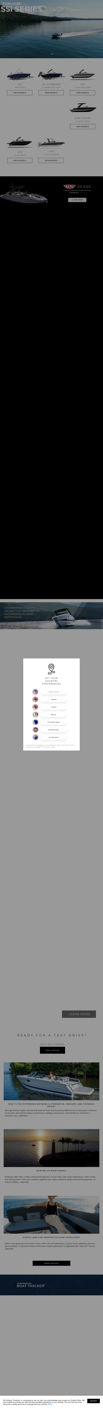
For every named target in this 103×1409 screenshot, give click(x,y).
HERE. (50, 1404)
